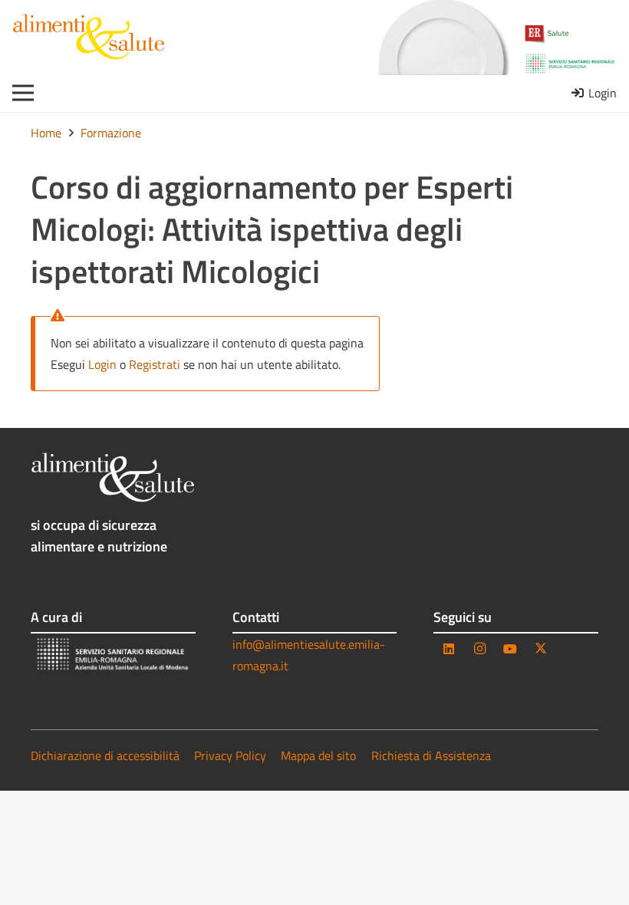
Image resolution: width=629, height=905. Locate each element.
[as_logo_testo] (88, 37)
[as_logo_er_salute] (570, 34)
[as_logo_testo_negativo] (113, 477)
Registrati (154, 364)
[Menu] (23, 93)
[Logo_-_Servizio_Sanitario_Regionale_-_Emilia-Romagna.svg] (570, 63)
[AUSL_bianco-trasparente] (113, 655)
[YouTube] (510, 649)
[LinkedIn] (448, 649)
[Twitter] (540, 649)
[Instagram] (479, 649)
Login (102, 364)
